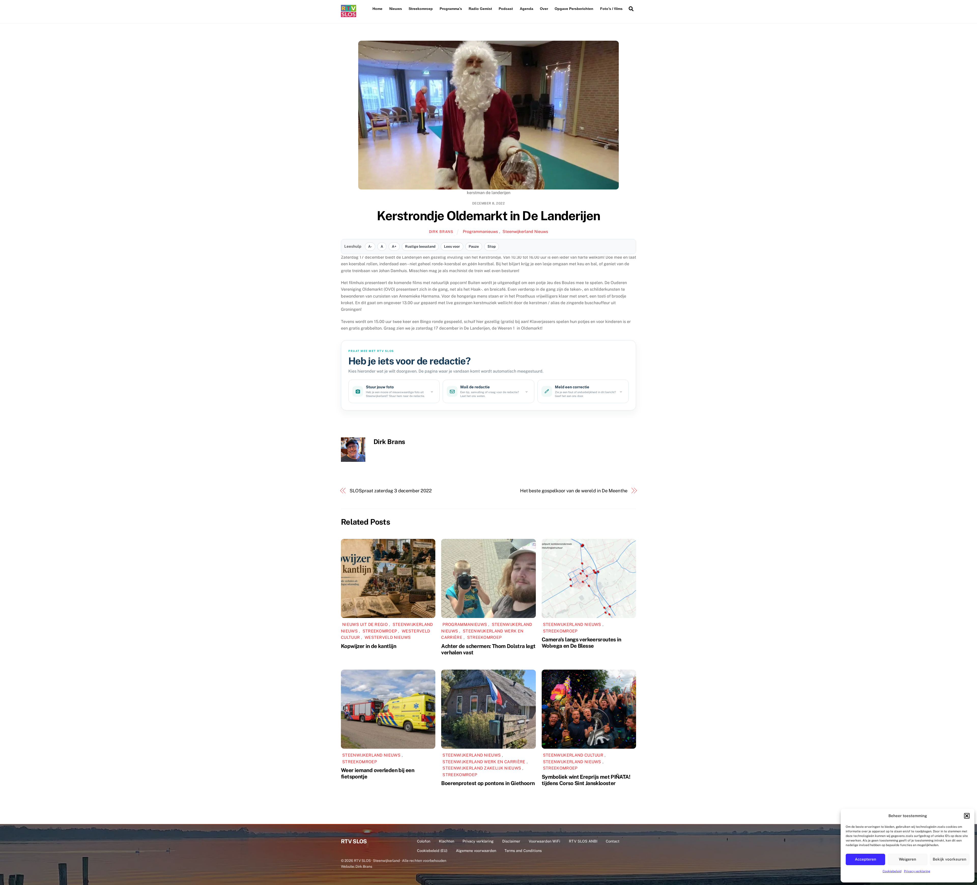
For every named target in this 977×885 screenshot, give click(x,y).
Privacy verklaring (917, 871)
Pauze (474, 246)
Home (377, 9)
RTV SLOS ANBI (583, 841)
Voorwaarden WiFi (544, 841)
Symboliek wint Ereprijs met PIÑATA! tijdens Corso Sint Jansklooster (586, 780)
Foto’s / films (611, 9)
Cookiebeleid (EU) (432, 850)
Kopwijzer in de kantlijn (368, 646)
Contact (613, 841)
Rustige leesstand (420, 246)
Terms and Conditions (523, 850)
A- (370, 246)
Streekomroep (421, 9)
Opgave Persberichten (574, 9)
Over (544, 9)
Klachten (446, 841)
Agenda (526, 9)
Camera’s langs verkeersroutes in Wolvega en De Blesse (581, 642)
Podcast (506, 9)
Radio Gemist (480, 9)
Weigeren (907, 859)
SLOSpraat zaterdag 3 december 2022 (391, 490)
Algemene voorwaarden (476, 850)
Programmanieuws (480, 231)
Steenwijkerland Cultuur (573, 755)
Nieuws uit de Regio (365, 624)
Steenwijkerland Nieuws (525, 231)
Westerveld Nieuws (388, 637)
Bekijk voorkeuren (949, 859)
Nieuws (395, 9)
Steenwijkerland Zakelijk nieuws (481, 768)
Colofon (423, 841)
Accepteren (865, 859)
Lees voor (452, 246)
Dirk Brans (441, 231)
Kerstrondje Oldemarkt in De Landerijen (488, 215)
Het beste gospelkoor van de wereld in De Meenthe (574, 490)
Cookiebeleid (892, 871)
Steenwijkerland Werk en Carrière (483, 761)
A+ (394, 246)
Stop (491, 246)
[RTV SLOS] (348, 14)
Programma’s (451, 9)
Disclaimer (511, 841)
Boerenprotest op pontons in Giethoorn (488, 783)
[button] (966, 815)
